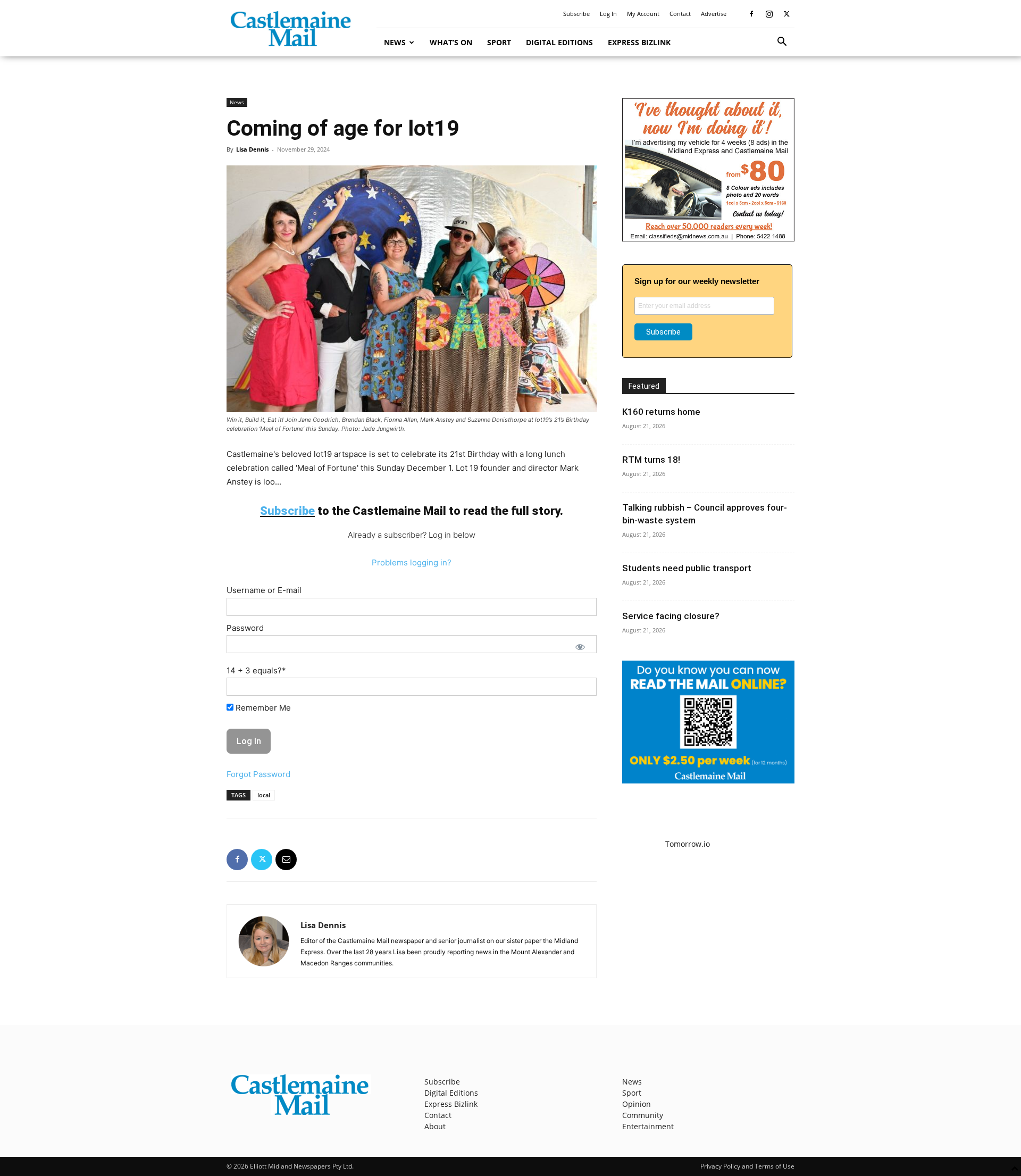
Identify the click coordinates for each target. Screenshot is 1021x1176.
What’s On (451, 42)
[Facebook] (751, 13)
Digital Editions (559, 42)
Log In (608, 14)
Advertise (713, 14)
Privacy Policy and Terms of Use (747, 1166)
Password (245, 628)
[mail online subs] (708, 780)
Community (642, 1115)
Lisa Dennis (252, 149)
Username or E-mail (264, 590)
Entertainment (648, 1126)
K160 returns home (661, 411)
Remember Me (262, 708)
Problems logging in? (411, 562)
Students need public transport (686, 568)
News (395, 42)
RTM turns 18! (651, 459)
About (435, 1126)
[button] (781, 43)
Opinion (636, 1104)
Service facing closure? (670, 616)
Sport (499, 42)
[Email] (286, 859)
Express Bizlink (639, 42)
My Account (643, 14)
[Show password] (580, 646)
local (263, 795)
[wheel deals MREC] (708, 238)
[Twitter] (786, 13)
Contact (680, 14)
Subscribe (576, 14)
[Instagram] (769, 13)
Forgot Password (258, 774)
